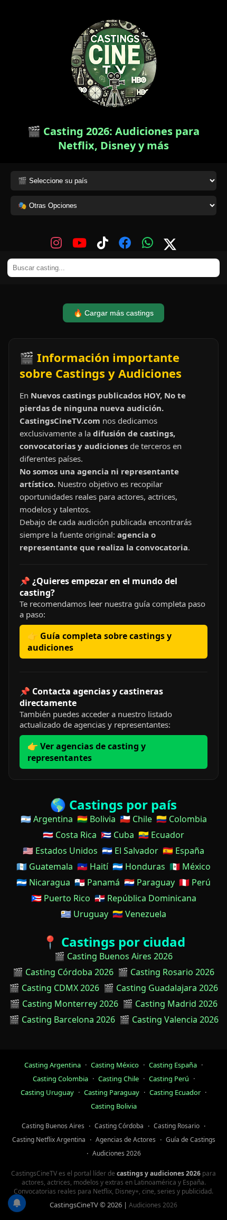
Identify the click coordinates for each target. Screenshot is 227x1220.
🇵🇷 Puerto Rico (60, 898)
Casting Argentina (52, 1065)
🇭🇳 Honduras (138, 866)
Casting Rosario (177, 1125)
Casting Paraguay (111, 1092)
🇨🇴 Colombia (181, 819)
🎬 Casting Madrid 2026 (169, 1003)
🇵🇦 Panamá (97, 882)
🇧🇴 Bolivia (96, 819)
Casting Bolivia (114, 1106)
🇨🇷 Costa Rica (70, 835)
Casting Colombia (60, 1078)
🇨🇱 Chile (136, 819)
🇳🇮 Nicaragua (43, 882)
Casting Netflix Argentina (49, 1139)
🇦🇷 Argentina (47, 819)
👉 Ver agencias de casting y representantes (86, 752)
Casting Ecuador (175, 1092)
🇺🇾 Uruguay (84, 914)
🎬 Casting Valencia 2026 (169, 1019)
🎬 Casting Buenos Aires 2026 (113, 956)
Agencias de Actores (126, 1139)
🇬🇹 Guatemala (44, 866)
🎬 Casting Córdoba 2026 (63, 972)
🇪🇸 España (183, 850)
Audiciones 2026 (116, 1153)
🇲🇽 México (190, 866)
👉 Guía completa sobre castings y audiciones (99, 641)
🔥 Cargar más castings (113, 313)
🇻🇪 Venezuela (139, 914)
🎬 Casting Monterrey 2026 (64, 1003)
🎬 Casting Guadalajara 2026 (160, 988)
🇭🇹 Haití (92, 866)
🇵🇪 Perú (195, 882)
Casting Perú (169, 1078)
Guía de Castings (190, 1139)
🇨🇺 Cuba (117, 835)
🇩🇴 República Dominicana (145, 898)
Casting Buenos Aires (53, 1125)
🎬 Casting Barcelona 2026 (62, 1019)
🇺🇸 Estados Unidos (60, 850)
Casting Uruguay (47, 1092)
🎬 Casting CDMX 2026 (54, 988)
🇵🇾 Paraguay (149, 882)
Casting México (115, 1065)
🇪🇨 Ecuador (161, 835)
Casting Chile (118, 1078)
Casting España (173, 1065)
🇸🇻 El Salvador (130, 850)
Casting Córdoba (119, 1125)
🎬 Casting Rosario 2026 (166, 972)
